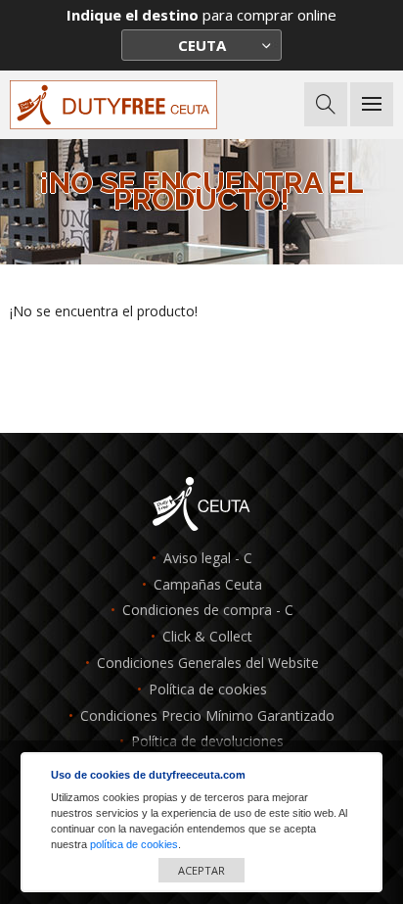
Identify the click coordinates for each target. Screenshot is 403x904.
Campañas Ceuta (208, 585)
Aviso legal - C (207, 558)
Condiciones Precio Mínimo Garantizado (207, 716)
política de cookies (134, 844)
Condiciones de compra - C (207, 610)
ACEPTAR (201, 870)
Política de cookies (208, 690)
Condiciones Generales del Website (208, 663)
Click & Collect (207, 637)
